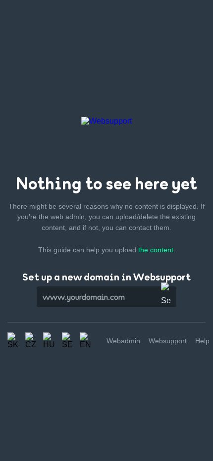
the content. (156, 250)
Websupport (168, 341)
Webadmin (123, 341)
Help (202, 341)
